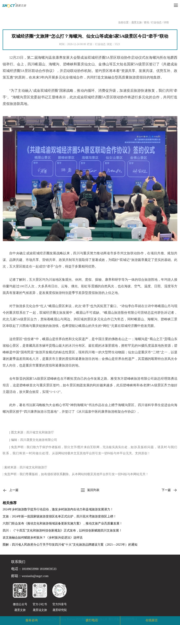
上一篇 (13, 490)
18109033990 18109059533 (39, 569)
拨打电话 (92, 620)
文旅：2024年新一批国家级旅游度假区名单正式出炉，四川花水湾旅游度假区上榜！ (59, 516)
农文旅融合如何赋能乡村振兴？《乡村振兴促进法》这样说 (43, 537)
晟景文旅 (136, 22)
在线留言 (152, 620)
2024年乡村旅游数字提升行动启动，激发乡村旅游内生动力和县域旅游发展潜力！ (58, 509)
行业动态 (156, 22)
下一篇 (166, 490)
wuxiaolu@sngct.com (35, 576)
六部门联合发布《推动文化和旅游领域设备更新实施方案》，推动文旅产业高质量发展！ (62, 523)
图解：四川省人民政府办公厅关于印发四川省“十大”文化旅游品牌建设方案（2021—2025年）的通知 (70, 544)
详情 (166, 22)
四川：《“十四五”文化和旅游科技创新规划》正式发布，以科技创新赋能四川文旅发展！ (62, 530)
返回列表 (93, 490)
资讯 (146, 22)
